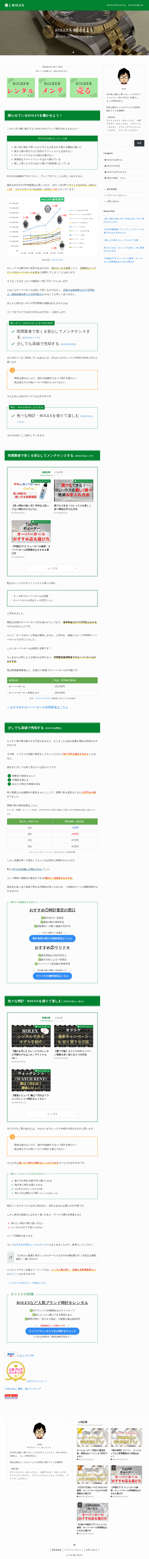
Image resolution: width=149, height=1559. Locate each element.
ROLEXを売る (68, 344)
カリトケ (14, 1274)
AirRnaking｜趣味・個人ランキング (23, 1388)
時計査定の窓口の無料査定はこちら (52, 938)
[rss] (74, 1545)
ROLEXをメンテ (31, 337)
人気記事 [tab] (58, 472)
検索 (139, 143)
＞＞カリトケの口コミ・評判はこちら (27, 1283)
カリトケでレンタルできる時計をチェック (52, 1331)
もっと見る (52, 568)
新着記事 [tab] (46, 472)
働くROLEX (14, 5)
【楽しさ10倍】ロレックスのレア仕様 (121, 240)
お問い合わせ (113, 201)
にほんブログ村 (25, 1355)
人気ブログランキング (36, 1381)
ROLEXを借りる (114, 160)
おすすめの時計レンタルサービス (31, 1244)
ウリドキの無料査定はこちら (52, 976)
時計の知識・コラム (116, 178)
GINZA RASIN (57, 260)
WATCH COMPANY (43, 698)
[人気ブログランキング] (15, 1381)
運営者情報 (112, 189)
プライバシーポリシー (117, 195)
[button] (73, 52)
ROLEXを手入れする (116, 172)
